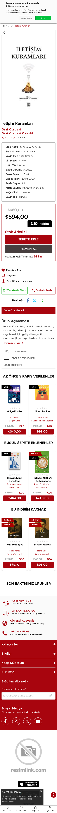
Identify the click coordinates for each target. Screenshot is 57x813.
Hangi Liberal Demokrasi (14, 479)
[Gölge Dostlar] (15, 395)
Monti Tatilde (42, 411)
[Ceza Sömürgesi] (15, 528)
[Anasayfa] (6, 26)
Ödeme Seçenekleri (23, 358)
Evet (43, 18)
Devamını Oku (11, 343)
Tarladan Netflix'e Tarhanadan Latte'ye (42, 480)
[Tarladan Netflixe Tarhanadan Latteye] (42, 461)
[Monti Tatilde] (42, 395)
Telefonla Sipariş (44, 290)
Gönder (50, 696)
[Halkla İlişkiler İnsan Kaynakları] (12, 26)
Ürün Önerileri (13, 365)
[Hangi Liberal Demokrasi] (15, 461)
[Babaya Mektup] (42, 528)
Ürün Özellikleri (14, 311)
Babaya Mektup (42, 545)
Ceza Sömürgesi (15, 545)
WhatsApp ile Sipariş (16, 290)
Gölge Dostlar (14, 411)
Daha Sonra (26, 18)
